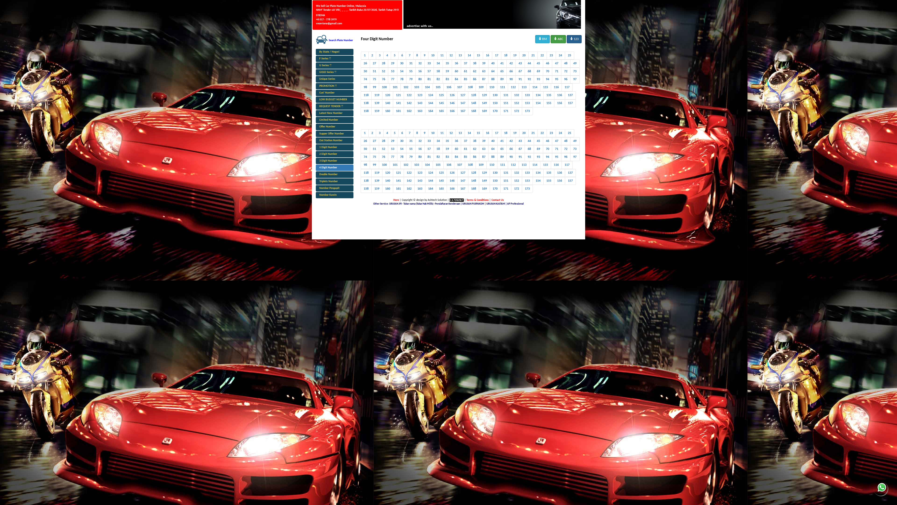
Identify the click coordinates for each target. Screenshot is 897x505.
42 (511, 63)
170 (495, 111)
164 (430, 111)
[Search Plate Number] (322, 39)
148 (473, 103)
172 (516, 111)
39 (483, 63)
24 (560, 55)
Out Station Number (330, 140)
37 (465, 63)
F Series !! (325, 58)
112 (513, 87)
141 (398, 103)
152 (516, 103)
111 (502, 87)
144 (430, 103)
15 (478, 55)
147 (462, 103)
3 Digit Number (328, 160)
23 (551, 55)
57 (429, 71)
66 (511, 71)
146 (452, 103)
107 (459, 87)
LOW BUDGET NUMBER (333, 99)
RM (542, 39)
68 (529, 71)
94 (547, 79)
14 (469, 55)
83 (447, 79)
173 (527, 111)
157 (570, 103)
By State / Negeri (329, 51)
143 (419, 103)
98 (365, 87)
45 (538, 63)
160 (387, 111)
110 (491, 87)
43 (520, 63)
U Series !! (325, 65)
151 (505, 103)
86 (474, 79)
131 (505, 95)
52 (383, 71)
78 (401, 79)
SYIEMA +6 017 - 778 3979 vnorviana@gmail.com (329, 19)
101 (395, 87)
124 (430, 95)
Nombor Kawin (328, 195)
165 (441, 111)
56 (420, 71)
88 (493, 79)
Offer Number (327, 126)
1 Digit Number (328, 147)
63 (483, 71)
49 (575, 63)
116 (556, 87)
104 (427, 87)
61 (465, 71)
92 (529, 79)
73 (575, 71)
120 (387, 95)
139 (376, 103)
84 (456, 79)
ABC (558, 39)
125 (441, 95)
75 (374, 79)
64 (493, 71)
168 (473, 111)
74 (365, 79)
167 (462, 111)
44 (529, 63)
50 (365, 71)
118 (366, 95)
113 (524, 87)
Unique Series (327, 79)
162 (409, 111)
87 (483, 79)
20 (524, 55)
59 (447, 71)
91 (520, 79)
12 (451, 55)
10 (432, 55)
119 (376, 95)
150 (495, 103)
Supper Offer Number (331, 133)
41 (502, 63)
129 (484, 95)
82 (438, 79)
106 (448, 87)
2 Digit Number (328, 154)
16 (487, 55)
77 (392, 79)
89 (502, 79)
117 (567, 87)
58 (438, 71)
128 (473, 95)
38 (474, 63)
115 (545, 87)
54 (401, 71)
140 (387, 103)
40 (493, 63)
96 (565, 79)
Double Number (328, 174)
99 (374, 87)
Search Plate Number (341, 40)
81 (429, 79)
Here (396, 200)
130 (495, 95)
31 (411, 63)
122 (409, 95)
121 (398, 95)
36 (456, 63)
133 (527, 95)
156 (559, 103)
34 (438, 63)
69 (538, 71)
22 (542, 55)
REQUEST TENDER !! (331, 106)
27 (374, 63)
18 (505, 55)
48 (565, 63)
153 (527, 103)
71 (556, 71)
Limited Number (328, 120)
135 (548, 95)
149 (484, 103)
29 (392, 63)
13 (460, 55)
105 (438, 87)
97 (575, 79)
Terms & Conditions (477, 200)
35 (447, 63)
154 (538, 103)
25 (569, 55)
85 (465, 79)
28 (383, 63)
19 (514, 55)
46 (547, 63)
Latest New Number (330, 113)
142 (409, 103)
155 (548, 103)
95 (556, 79)
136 (559, 95)
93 (538, 79)
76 (383, 79)
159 (376, 111)
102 (405, 87)
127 (462, 95)
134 (538, 95)
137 (570, 95)
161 (398, 111)
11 (442, 55)
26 (365, 63)
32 (420, 63)
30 (401, 63)
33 (429, 63)
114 (534, 87)
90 (511, 79)
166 (452, 111)
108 (470, 87)
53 (392, 71)
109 (481, 87)
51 (374, 71)
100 (384, 87)
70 (547, 71)
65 (502, 71)
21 (533, 55)
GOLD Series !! (327, 72)
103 (416, 87)
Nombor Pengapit (329, 188)
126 (452, 95)
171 (505, 111)
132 (516, 95)
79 (411, 79)
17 (496, 55)
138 (366, 103)
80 (420, 79)
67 (520, 71)
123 (574, 39)
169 (484, 111)
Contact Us (497, 200)
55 (411, 71)
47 (556, 63)
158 (366, 111)
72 (565, 71)
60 (456, 71)
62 (474, 71)
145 (441, 103)
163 (419, 111)
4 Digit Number (328, 167)
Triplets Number (328, 181)
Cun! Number (327, 92)
